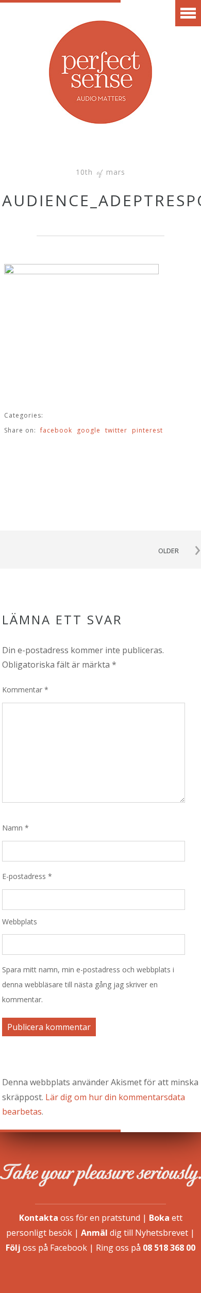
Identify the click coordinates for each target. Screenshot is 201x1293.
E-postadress (27, 876)
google (88, 430)
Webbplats (19, 921)
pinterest (147, 430)
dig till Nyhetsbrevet (134, 1232)
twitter (116, 430)
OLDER (168, 550)
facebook (56, 430)
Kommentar (25, 689)
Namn (15, 828)
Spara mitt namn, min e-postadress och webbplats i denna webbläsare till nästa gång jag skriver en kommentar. (88, 984)
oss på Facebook (46, 1247)
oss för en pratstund (79, 1217)
